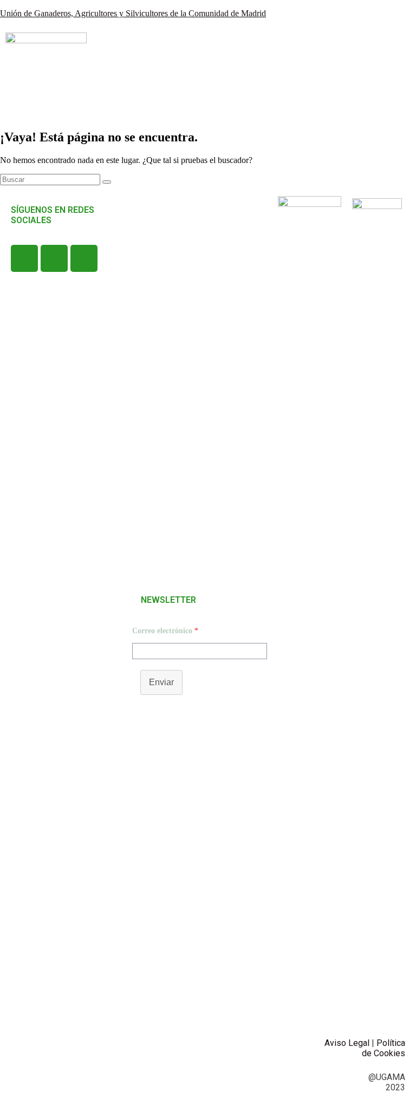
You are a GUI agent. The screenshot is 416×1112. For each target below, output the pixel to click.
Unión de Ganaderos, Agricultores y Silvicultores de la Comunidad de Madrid (133, 13)
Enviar (161, 682)
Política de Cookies (383, 1048)
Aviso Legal (346, 1043)
